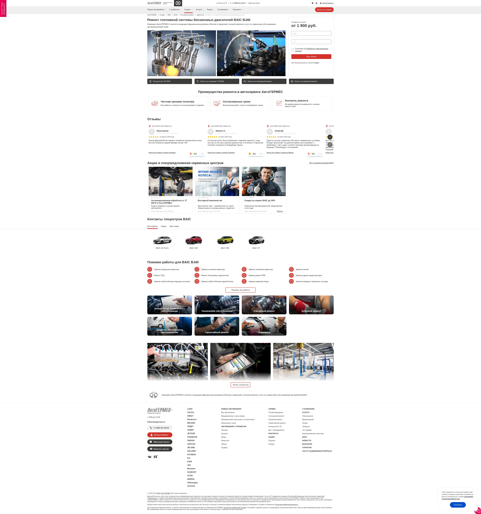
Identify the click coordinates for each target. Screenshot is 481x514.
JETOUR (191, 433)
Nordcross (192, 419)
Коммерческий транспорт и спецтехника (237, 419)
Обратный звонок (161, 442)
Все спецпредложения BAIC (321, 163)
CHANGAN (192, 437)
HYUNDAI (191, 454)
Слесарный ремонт (276, 416)
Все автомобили (228, 412)
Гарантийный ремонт (277, 423)
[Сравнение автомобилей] (317, 3)
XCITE (190, 475)
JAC (189, 465)
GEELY (190, 416)
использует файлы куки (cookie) (235, 507)
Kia (188, 458)
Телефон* (294, 38)
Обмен (224, 444)
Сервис (271, 444)
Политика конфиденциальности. (286, 504)
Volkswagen (192, 483)
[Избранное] (313, 3)
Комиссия (225, 440)
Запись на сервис (324, 10)
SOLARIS (191, 451)
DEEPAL (191, 479)
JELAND (191, 447)
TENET (190, 426)
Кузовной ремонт (275, 419)
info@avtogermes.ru (156, 422)
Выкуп (223, 437)
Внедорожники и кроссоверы (233, 416)
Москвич (191, 468)
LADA (190, 409)
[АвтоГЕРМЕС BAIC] (178, 3)
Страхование (307, 416)
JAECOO (191, 444)
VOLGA (190, 412)
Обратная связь (254, 3)
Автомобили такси (228, 423)
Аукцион (224, 433)
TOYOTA (191, 486)
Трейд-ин (306, 426)
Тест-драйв (306, 430)
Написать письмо (161, 449)
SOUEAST (191, 472)
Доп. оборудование (276, 430)
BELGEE (191, 423)
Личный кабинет (161, 435)
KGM (189, 461)
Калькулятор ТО (275, 426)
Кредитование (308, 419)
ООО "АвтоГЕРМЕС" (164, 493)
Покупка (224, 430)
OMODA (191, 440)
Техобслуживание (275, 412)
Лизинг (305, 423)
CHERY (190, 430)
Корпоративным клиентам (313, 433)
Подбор (224, 448)
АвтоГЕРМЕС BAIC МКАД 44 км (162, 126)
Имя (292, 30)
